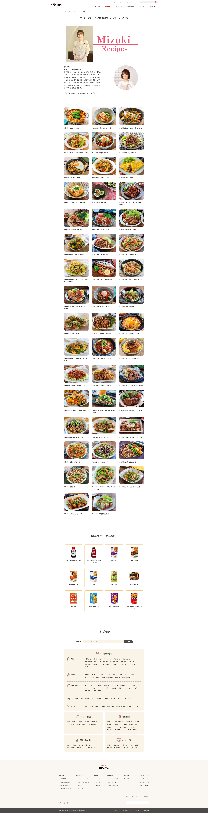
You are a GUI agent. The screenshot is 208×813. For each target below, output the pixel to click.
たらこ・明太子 (126, 677)
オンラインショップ (132, 2)
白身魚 (120, 675)
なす (113, 685)
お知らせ (115, 2)
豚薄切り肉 (89, 661)
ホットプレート (82, 747)
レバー (116, 664)
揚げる (81, 745)
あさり (98, 677)
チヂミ (133, 727)
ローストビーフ (119, 722)
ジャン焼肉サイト (144, 775)
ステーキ (110, 722)
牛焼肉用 (88, 659)
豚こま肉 (116, 661)
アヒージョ (124, 724)
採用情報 (152, 6)
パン (120, 698)
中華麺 (99, 698)
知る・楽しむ (119, 6)
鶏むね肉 (132, 661)
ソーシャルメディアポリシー (136, 810)
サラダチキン (89, 667)
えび (92, 677)
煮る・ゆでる (89, 745)
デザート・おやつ (93, 724)
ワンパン (127, 747)
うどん (87, 698)
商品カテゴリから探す (66, 782)
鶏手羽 (95, 664)
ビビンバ (110, 729)
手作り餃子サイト (144, 782)
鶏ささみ (88, 664)
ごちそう (135, 747)
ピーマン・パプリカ (91, 685)
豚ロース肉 (98, 661)
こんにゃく (130, 706)
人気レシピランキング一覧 (83, 782)
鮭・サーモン (95, 675)
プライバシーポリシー (125, 810)
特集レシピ (80, 788)
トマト (100, 685)
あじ (103, 675)
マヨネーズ (111, 706)
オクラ (133, 685)
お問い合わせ (122, 2)
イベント (98, 785)
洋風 (81, 722)
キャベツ (100, 688)
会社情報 (141, 6)
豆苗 (95, 690)
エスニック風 (70, 724)
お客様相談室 (130, 6)
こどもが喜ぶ (118, 747)
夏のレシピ (116, 745)
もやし (100, 690)
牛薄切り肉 (117, 659)
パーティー (125, 745)
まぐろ (87, 675)
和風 (68, 722)
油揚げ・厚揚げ (121, 706)
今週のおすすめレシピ (83, 778)
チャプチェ (118, 727)
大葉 (94, 688)
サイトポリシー (115, 810)
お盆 (109, 745)
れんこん (129, 688)
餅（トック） (127, 698)
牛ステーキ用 (97, 659)
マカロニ (113, 698)
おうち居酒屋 (134, 745)
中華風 (87, 722)
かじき (127, 675)
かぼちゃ (121, 688)
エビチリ (110, 727)
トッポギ (118, 729)
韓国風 (75, 722)
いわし (109, 675)
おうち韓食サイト (144, 779)
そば (93, 698)
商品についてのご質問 (113, 778)
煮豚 (117, 724)
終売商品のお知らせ (113, 782)
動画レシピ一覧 (81, 785)
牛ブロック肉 (107, 659)
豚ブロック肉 (107, 661)
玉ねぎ (114, 688)
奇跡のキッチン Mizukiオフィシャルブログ (82, 93)
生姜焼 (137, 722)
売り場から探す (64, 785)
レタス (107, 688)
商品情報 (97, 6)
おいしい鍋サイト (144, 786)
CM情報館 (98, 782)
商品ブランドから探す (66, 788)
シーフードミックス (108, 677)
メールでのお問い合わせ (113, 785)
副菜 (84, 724)
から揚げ (110, 724)
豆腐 (91, 706)
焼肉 (78, 724)
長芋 (135, 688)
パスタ (106, 698)
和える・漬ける (71, 747)
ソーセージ (132, 664)
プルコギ (126, 727)
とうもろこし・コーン (123, 685)
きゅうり (107, 685)
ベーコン (123, 664)
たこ (87, 677)
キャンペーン (99, 778)
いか (133, 675)
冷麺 (135, 729)
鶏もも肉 (124, 661)
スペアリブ (129, 722)
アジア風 (94, 722)
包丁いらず (92, 747)
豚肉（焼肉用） (126, 659)
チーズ (103, 706)
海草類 (118, 677)
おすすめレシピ (108, 6)
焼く (68, 745)
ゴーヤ (87, 688)
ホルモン (109, 664)
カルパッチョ (133, 724)
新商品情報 (63, 778)
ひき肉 (102, 664)
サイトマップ (146, 810)
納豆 (97, 706)
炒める (74, 745)
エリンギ (88, 690)
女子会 (110, 747)
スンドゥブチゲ (127, 729)
